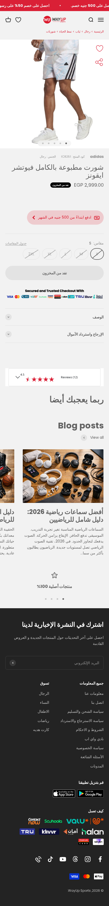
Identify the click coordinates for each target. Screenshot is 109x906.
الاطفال (43, 711)
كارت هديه (41, 729)
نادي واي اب (94, 739)
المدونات (97, 766)
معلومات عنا (94, 693)
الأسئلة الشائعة (92, 756)
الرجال (44, 693)
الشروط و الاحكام (90, 729)
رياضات (43, 720)
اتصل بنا (97, 702)
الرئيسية (99, 31)
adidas (97, 156)
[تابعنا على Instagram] (87, 859)
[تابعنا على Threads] (75, 859)
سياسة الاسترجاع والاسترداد (82, 720)
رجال (87, 31)
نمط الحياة (65, 31)
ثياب (77, 31)
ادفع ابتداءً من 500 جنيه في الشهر (64, 217)
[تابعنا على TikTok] (50, 859)
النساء (44, 702)
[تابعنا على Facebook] (100, 859)
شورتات (51, 31)
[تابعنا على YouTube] (62, 859)
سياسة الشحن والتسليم (85, 711)
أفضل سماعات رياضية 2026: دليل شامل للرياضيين (65, 515)
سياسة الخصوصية (90, 748)
